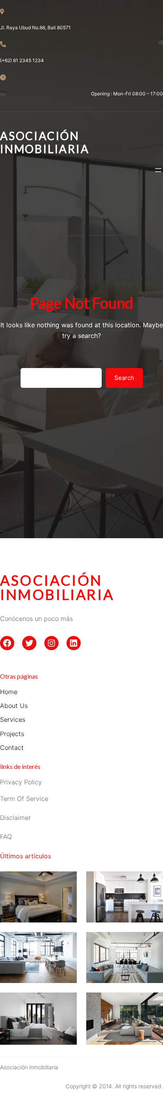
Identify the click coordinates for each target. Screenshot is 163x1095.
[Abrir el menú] (158, 170)
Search (124, 377)
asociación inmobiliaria (57, 587)
